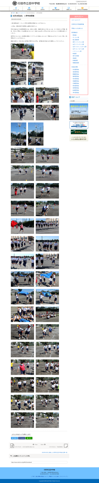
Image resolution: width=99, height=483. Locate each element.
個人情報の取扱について (42, 476)
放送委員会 (76, 71)
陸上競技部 (76, 39)
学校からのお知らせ (77, 28)
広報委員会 (76, 83)
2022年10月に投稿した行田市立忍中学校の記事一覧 (54, 452)
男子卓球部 (76, 56)
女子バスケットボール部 (79, 46)
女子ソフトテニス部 (78, 44)
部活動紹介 (75, 32)
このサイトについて (81, 1)
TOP (13, 13)
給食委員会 (76, 90)
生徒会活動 (75, 67)
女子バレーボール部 (78, 49)
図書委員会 (76, 74)
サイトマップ (63, 476)
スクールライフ (21, 13)
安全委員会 (76, 78)
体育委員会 (76, 88)
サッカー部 (76, 37)
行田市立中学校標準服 (78, 24)
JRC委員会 (76, 92)
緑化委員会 (76, 85)
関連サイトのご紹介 (54, 476)
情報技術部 (76, 62)
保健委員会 (76, 81)
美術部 (74, 58)
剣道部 (74, 53)
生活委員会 (76, 69)
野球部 (74, 35)
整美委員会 (76, 76)
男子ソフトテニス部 (78, 42)
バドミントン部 (77, 51)
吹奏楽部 (75, 60)
